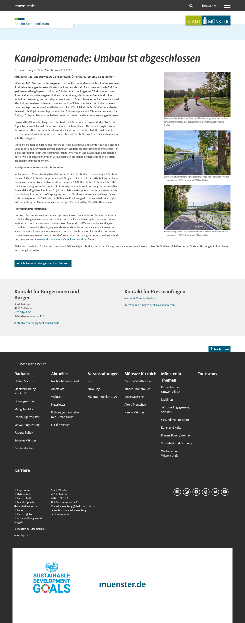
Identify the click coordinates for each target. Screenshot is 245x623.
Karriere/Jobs (24, 514)
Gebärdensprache (27, 506)
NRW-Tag (94, 389)
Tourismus (207, 373)
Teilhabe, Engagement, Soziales (175, 410)
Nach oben (221, 349)
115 (41, 316)
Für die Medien (60, 424)
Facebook (196, 492)
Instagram (186, 492)
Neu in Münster (134, 412)
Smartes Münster (25, 440)
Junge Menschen (134, 396)
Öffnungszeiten (24, 401)
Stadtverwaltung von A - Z (25, 391)
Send (91, 381)
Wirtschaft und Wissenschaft (170, 453)
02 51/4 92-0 (24, 312)
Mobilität (167, 399)
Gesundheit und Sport (175, 419)
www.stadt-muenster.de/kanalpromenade (60, 239)
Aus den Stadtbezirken (138, 381)
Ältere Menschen (135, 404)
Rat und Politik (23, 432)
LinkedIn (177, 492)
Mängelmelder (23, 409)
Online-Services (24, 381)
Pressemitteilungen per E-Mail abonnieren (151, 304)
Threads (206, 492)
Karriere (22, 470)
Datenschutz (24, 494)
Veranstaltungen (103, 373)
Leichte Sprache (26, 502)
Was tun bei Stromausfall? (31, 528)
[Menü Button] (227, 5)
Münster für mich (140, 373)
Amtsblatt (57, 389)
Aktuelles (59, 373)
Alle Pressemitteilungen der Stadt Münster (44, 263)
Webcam (56, 396)
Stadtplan (22, 535)
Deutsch (207, 5)
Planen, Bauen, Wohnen (176, 435)
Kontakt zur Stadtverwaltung (70, 510)
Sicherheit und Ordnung (176, 443)
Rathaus (22, 373)
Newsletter (58, 404)
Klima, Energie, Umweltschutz (170, 389)
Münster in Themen (171, 377)
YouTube (224, 492)
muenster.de (24, 5)
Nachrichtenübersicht (65, 381)
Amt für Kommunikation (141, 298)
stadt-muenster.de (33, 364)
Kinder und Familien (137, 389)
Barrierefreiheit (24, 448)
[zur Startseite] (208, 20)
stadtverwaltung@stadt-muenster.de (38, 323)
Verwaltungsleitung (27, 424)
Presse (20, 510)
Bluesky (215, 492)
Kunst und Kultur (172, 427)
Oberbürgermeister (27, 417)
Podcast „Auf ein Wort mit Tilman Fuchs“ (65, 415)
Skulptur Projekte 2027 (103, 396)
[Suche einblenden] (191, 5)
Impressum (23, 490)
